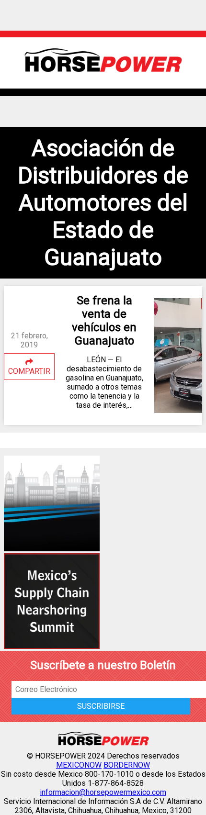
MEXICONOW (79, 765)
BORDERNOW (126, 765)
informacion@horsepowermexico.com (103, 792)
